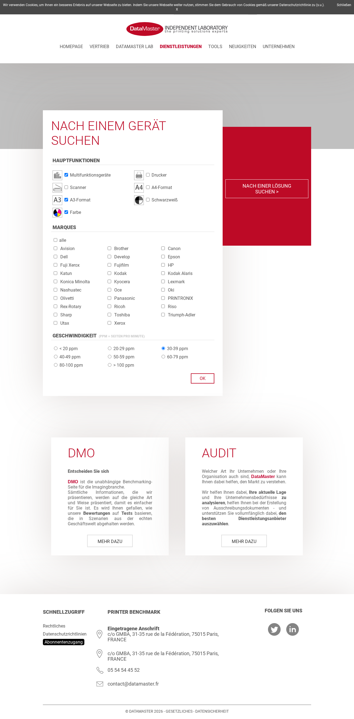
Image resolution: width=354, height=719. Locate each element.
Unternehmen (279, 46)
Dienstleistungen (181, 46)
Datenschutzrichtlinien (65, 634)
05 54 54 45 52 (124, 670)
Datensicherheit (212, 711)
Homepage (71, 46)
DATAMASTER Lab (134, 46)
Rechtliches (54, 626)
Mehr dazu (110, 541)
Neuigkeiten (242, 46)
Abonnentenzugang (64, 642)
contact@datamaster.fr (133, 684)
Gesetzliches (179, 711)
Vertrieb (99, 46)
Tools (215, 46)
